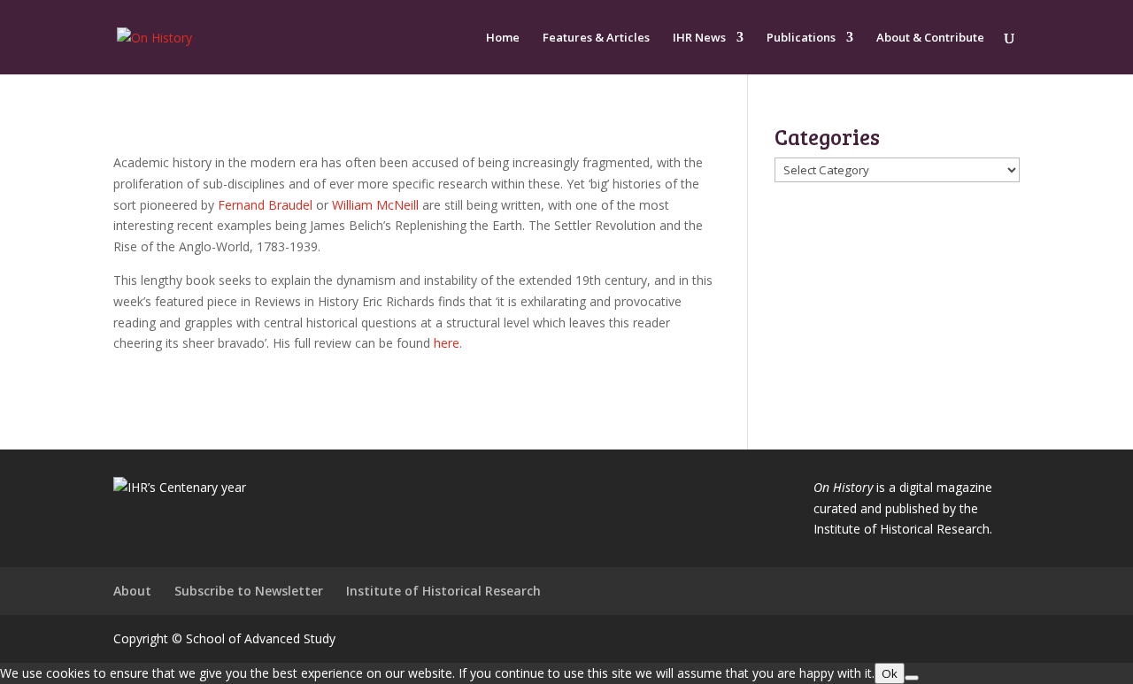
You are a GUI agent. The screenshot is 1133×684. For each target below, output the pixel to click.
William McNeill (375, 204)
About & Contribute (930, 38)
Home (503, 38)
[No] (912, 677)
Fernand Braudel (265, 204)
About (132, 590)
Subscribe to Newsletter (248, 590)
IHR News (699, 38)
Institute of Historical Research (443, 590)
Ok (890, 673)
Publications (801, 38)
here (446, 342)
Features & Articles (596, 38)
